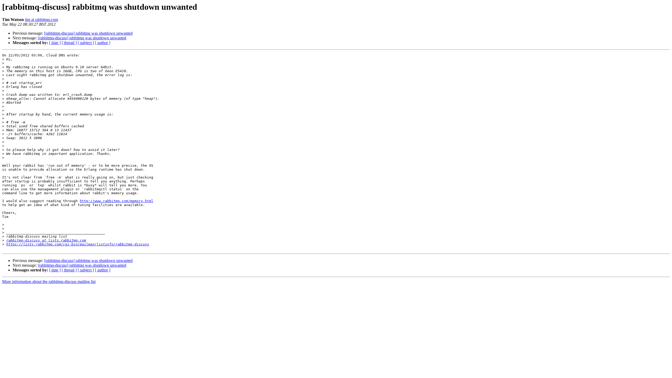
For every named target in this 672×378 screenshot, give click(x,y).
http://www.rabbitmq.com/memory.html (116, 201)
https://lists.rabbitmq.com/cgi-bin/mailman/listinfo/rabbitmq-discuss (77, 244)
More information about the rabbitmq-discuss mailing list (49, 281)
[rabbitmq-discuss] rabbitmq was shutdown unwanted (88, 33)
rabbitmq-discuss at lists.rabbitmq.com (46, 240)
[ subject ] (86, 42)
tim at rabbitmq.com (41, 19)
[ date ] (55, 42)
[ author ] (102, 42)
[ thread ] (69, 42)
